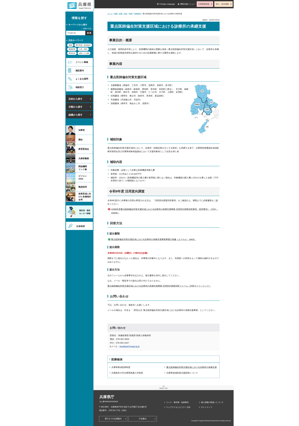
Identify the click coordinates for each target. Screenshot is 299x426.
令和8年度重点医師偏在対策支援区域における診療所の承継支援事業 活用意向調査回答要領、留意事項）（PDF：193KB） (164, 211)
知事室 (81, 130)
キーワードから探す (77, 25)
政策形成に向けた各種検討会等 (84, 197)
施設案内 (80, 70)
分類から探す (76, 107)
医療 (130, 14)
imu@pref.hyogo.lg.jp (129, 346)
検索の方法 (87, 28)
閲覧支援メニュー (187, 4)
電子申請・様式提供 (83, 45)
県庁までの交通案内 (113, 419)
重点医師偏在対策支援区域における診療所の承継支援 (191, 367)
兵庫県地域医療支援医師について (182, 373)
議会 (80, 139)
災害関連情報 (203, 4)
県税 (70, 45)
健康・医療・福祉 (120, 14)
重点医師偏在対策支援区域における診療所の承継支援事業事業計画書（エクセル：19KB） (153, 239)
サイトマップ (206, 407)
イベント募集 (82, 62)
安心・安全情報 (222, 4)
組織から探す (76, 114)
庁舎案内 (142, 419)
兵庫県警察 (83, 158)
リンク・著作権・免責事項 (177, 402)
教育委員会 (83, 149)
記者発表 (81, 226)
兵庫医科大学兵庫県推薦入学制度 (127, 373)
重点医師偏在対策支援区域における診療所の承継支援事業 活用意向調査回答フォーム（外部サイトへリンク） (159, 286)
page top (163, 388)
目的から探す (76, 99)
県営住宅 (72, 53)
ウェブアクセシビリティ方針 (178, 407)
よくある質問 (82, 79)
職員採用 (72, 49)
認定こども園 (84, 53)
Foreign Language (167, 4)
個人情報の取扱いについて (212, 402)
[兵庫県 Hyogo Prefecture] (80, 6)
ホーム (109, 14)
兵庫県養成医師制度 (120, 367)
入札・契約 (83, 49)
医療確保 (137, 14)
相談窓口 (80, 87)
